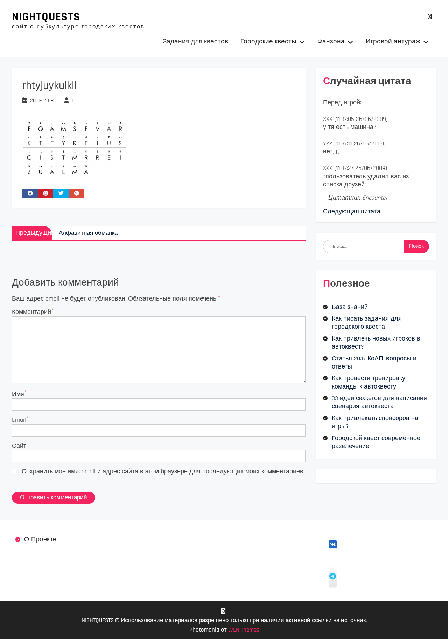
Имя (18, 394)
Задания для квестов (195, 41)
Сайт (19, 446)
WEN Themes (243, 630)
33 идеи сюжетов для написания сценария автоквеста (379, 402)
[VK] (430, 16)
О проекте (40, 539)
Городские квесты (268, 41)
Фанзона (331, 41)
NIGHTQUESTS (46, 16)
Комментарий (31, 312)
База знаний (350, 307)
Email (19, 420)
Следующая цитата (351, 211)
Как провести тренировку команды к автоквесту (368, 382)
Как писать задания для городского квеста (367, 323)
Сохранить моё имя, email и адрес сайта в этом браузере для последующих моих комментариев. (163, 471)
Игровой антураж (393, 41)
